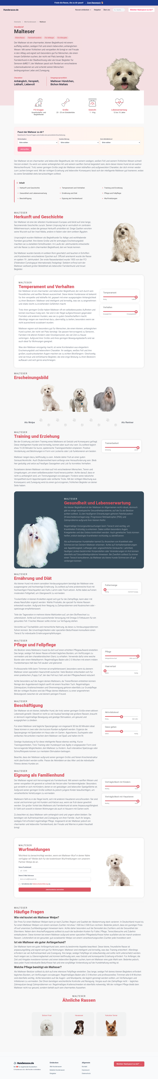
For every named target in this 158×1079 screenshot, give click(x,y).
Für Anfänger (49, 38)
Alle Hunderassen (56, 1066)
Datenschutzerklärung (40, 884)
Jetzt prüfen (24, 149)
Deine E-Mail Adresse (26, 875)
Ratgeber (97, 10)
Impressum (86, 1070)
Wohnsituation (22, 139)
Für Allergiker (62, 38)
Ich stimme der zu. (36, 884)
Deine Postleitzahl (25, 867)
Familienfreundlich (34, 38)
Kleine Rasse (20, 38)
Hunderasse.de (10, 10)
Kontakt (84, 1066)
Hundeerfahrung (64, 139)
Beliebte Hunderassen (57, 1070)
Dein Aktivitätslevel (106, 139)
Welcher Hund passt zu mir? (141, 10)
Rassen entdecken (82, 10)
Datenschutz (86, 1073)
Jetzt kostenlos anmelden (55, 889)
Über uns (106, 10)
